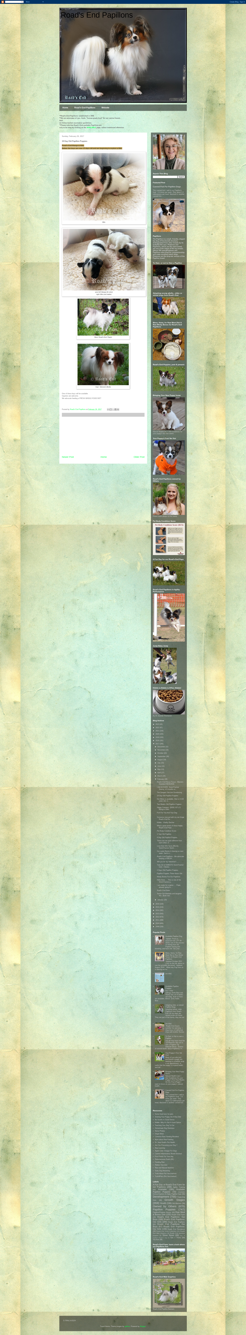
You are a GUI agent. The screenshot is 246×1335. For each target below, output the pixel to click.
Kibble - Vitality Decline (165, 822)
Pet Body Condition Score (166, 831)
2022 (158, 728)
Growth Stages (175, 1199)
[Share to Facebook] (115, 409)
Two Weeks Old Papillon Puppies (169, 804)
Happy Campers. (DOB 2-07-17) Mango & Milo (169, 808)
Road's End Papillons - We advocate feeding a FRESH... (170, 857)
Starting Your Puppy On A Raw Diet (168, 1117)
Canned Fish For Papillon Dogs (167, 187)
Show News (168, 1235)
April (159, 773)
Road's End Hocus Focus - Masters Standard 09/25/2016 (170, 783)
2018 (158, 740)
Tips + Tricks (175, 1238)
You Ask (156, 1240)
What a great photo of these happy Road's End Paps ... (170, 827)
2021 (158, 731)
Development (161, 1196)
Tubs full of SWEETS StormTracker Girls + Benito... (170, 866)
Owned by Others (165, 1206)
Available (162, 1189)
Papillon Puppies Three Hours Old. (170, 873)
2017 (158, 744)
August (160, 760)
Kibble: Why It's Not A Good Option (168, 1122)
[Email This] (108, 409)
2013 (158, 914)
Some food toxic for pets (164, 1114)
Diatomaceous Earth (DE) (164, 1159)
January (160, 900)
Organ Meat (159, 1134)
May (159, 769)
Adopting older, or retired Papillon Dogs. (174, 1006)
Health (163, 1203)
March (160, 776)
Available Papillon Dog (173, 936)
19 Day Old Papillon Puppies (167, 796)
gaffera (127, 1326)
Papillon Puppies (164, 1209)
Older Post (139, 457)
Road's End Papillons (97, 15)
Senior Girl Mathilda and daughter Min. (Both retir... (169, 895)
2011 (158, 920)
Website (105, 108)
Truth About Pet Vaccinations (166, 1173)
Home (65, 108)
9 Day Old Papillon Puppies (167, 837)
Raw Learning (160, 1148)
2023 (158, 724)
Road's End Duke (163, 890)
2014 (158, 910)
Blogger (143, 1326)
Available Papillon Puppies (169, 1190)
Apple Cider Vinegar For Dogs (166, 1151)
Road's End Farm (178, 1215)
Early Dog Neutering (162, 1171)
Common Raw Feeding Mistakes (167, 1137)
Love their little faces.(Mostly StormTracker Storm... (167, 847)
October (160, 753)
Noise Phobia (160, 1131)
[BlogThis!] (110, 409)
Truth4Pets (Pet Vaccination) (165, 1176)
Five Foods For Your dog (164, 1156)
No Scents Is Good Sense (164, 1120)
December (161, 747)
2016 (158, 904)
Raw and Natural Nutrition (164, 1168)
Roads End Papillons (176, 1222)
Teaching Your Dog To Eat (164, 1125)
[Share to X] (113, 409)
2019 (158, 737)
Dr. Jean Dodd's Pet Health (165, 1142)
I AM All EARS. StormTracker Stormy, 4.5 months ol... (168, 788)
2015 (158, 907)
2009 (158, 927)
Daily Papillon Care (174, 1194)
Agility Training (179, 1187)
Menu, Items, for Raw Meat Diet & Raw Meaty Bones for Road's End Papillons (174, 956)
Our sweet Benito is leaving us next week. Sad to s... (170, 852)
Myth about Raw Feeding (164, 1139)
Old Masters (176, 1203)
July (159, 763)
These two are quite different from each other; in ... (169, 842)
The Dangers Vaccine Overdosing (169, 792)
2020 (158, 734)
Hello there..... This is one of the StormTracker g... (169, 881)
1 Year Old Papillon (164, 834)
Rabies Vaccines (161, 1165)
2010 (158, 923)
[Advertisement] (103, 436)
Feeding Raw (160, 1162)
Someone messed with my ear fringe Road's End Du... (170, 818)
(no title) (168, 974)
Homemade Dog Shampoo (164, 1128)
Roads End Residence (176, 1229)
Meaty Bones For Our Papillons (168, 877)
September (161, 756)
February (161, 779)
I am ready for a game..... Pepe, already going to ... (169, 886)
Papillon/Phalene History (162, 1212)
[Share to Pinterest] (118, 409)
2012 (158, 917)
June (159, 766)
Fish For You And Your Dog (167, 813)
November (161, 750)
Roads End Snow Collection (166, 1231)
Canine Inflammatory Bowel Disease (168, 1154)
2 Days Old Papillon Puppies (167, 870)
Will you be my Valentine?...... (168, 862)
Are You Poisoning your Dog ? (166, 1145)
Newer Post (68, 457)
